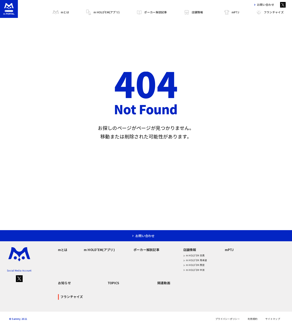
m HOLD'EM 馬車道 (196, 260)
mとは (65, 12)
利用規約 (252, 319)
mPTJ (235, 12)
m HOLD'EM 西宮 (195, 265)
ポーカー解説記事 (155, 12)
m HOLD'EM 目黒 (195, 255)
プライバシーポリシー (227, 319)
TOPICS (113, 282)
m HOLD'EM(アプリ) (107, 12)
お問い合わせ (265, 4)
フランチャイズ (274, 12)
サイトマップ (272, 319)
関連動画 (163, 282)
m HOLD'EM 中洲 (195, 270)
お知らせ (64, 282)
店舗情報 (197, 12)
